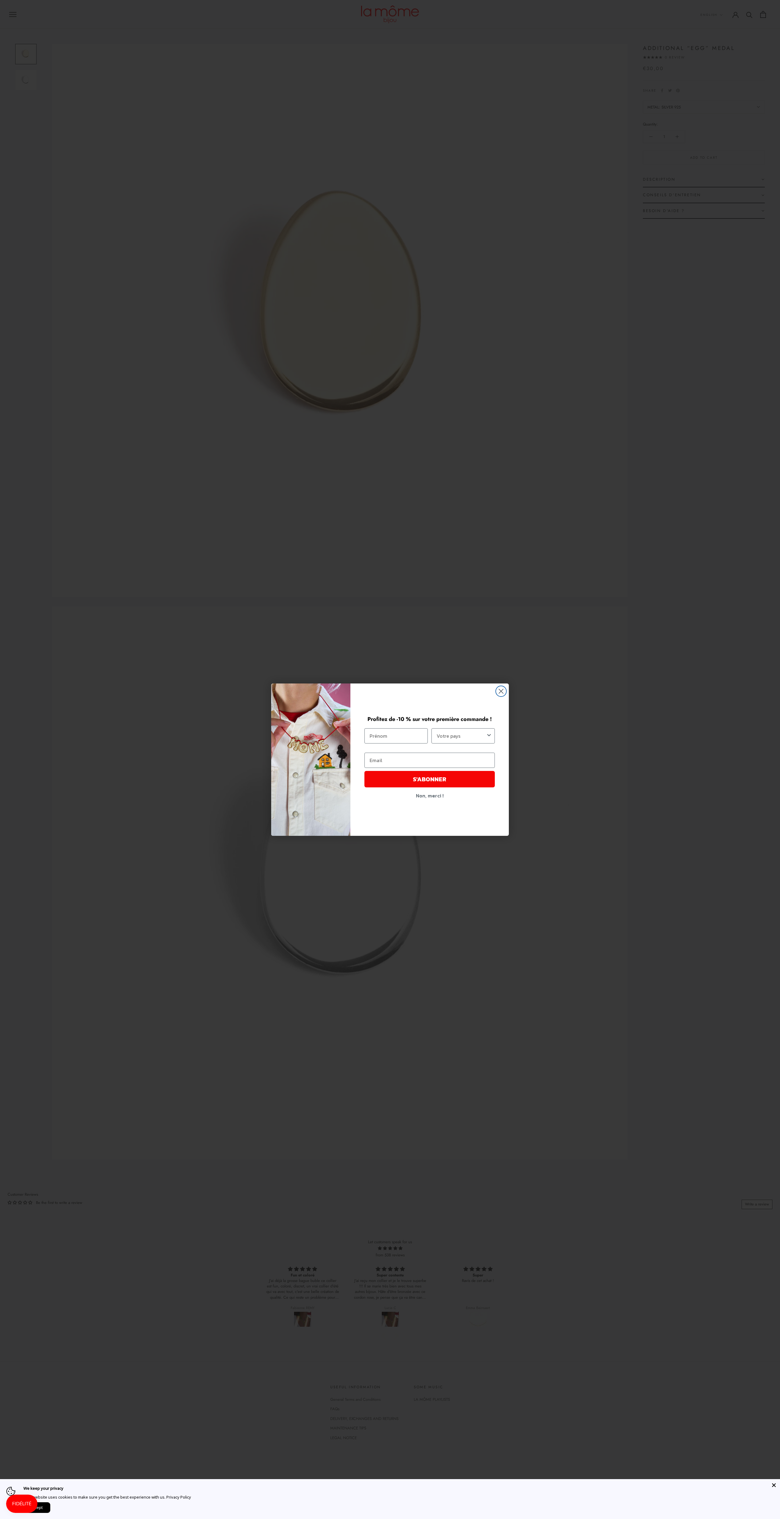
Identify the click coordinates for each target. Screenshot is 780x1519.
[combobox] (461, 736)
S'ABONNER (429, 779)
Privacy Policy (178, 1497)
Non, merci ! (430, 795)
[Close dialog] (501, 691)
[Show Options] (489, 736)
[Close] (774, 1485)
